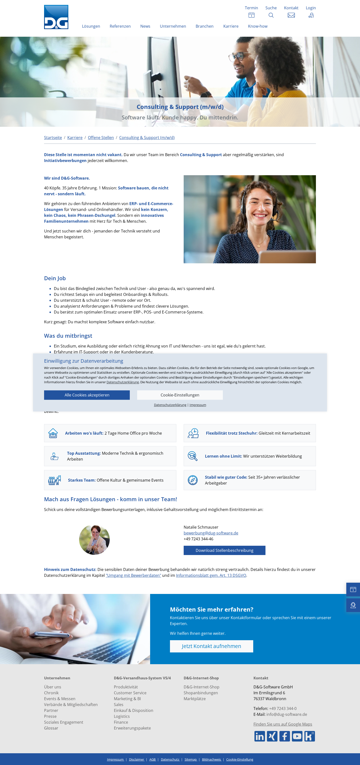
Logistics (122, 716)
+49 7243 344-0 (283, 708)
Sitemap (191, 759)
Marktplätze (195, 698)
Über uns (52, 687)
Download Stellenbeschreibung (224, 550)
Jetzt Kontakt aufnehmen (211, 646)
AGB (152, 759)
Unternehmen (173, 26)
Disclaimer (137, 759)
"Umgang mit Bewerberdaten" (133, 575)
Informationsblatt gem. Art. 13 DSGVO (211, 575)
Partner (51, 710)
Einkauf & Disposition (133, 710)
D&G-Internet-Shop (201, 687)
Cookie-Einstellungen (180, 395)
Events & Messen (59, 698)
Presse (50, 716)
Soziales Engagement (63, 722)
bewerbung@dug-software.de (211, 533)
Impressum (115, 759)
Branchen (205, 26)
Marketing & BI (127, 698)
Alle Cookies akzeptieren (87, 395)
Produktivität (126, 687)
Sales (118, 704)
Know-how (257, 26)
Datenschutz (170, 759)
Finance (121, 722)
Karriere (231, 26)
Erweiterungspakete (132, 728)
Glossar (51, 728)
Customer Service (130, 692)
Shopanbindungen (201, 692)
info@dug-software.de (286, 714)
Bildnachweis (212, 759)
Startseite (53, 137)
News (145, 26)
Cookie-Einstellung (239, 759)
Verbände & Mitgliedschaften (71, 704)
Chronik (51, 692)
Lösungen (91, 26)
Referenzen (120, 26)
